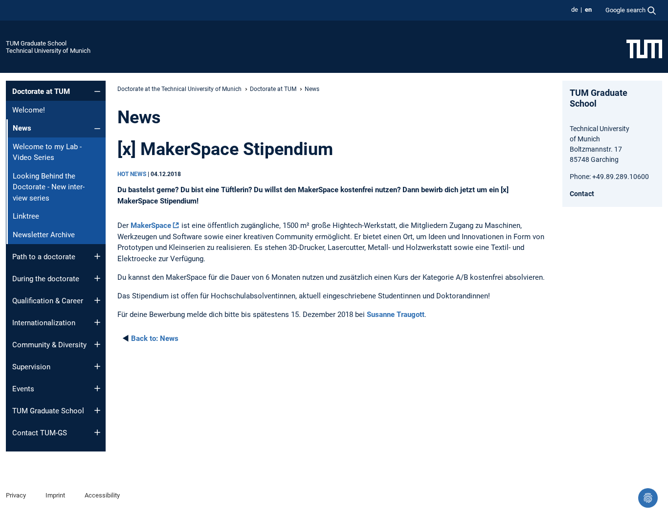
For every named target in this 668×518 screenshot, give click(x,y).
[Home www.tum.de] (644, 48)
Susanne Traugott (395, 314)
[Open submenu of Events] (97, 388)
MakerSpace (151, 225)
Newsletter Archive (44, 234)
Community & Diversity (49, 344)
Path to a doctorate (43, 256)
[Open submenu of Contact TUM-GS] (97, 432)
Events (23, 388)
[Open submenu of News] (97, 129)
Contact (582, 194)
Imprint (55, 495)
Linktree (26, 216)
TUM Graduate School (36, 43)
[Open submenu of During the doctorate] (97, 278)
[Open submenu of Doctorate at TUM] (97, 91)
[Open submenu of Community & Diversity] (97, 344)
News (154, 338)
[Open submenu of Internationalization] (97, 322)
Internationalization (43, 322)
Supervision (31, 366)
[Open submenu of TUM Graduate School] (97, 410)
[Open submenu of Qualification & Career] (97, 300)
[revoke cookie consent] (648, 498)
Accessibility (102, 495)
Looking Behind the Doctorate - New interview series (49, 187)
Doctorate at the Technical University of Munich (179, 89)
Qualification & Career (47, 300)
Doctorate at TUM (41, 91)
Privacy (16, 495)
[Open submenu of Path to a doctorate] (97, 256)
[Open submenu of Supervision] (97, 366)
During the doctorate (45, 278)
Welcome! (28, 110)
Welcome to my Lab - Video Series (47, 152)
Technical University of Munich (48, 50)
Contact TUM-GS (39, 432)
